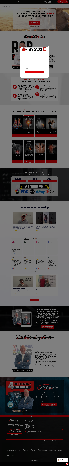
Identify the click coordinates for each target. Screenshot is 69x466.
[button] (42, 72)
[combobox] (34, 61)
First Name (27, 63)
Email (27, 66)
